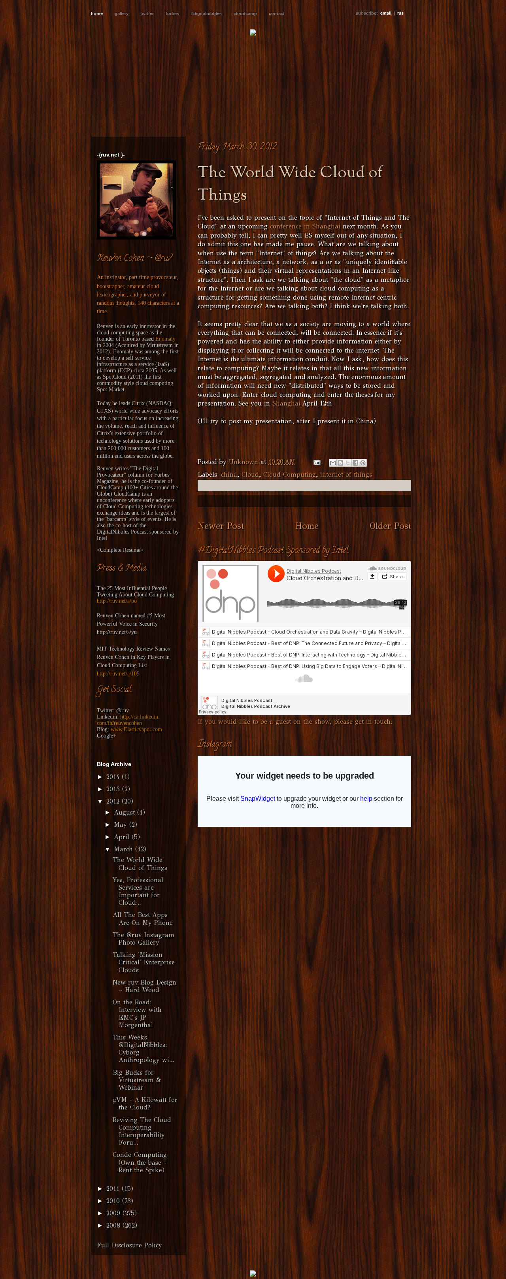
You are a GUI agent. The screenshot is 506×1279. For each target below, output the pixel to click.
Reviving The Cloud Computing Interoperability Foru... (142, 1131)
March (124, 849)
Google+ (106, 736)
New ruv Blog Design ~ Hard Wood (144, 986)
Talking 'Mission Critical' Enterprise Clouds (144, 962)
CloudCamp (110, 487)
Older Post (390, 526)
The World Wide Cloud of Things (140, 863)
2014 (114, 777)
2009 (114, 1213)
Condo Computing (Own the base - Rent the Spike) (140, 1162)
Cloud (250, 474)
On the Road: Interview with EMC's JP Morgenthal (137, 1013)
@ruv (122, 710)
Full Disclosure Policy (129, 1245)
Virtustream (160, 345)
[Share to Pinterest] (363, 463)
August (125, 812)
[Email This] (333, 463)
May (121, 824)
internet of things (346, 474)
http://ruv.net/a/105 (118, 674)
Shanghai (286, 403)
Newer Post (221, 526)
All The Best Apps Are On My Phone (143, 918)
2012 (114, 801)
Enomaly (165, 339)
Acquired (127, 345)
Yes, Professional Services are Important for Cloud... (138, 891)
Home (307, 526)
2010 (114, 1201)
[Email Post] (316, 462)
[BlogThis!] (340, 463)
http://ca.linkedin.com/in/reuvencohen (128, 720)
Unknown (245, 462)
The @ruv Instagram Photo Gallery (143, 938)
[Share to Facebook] (355, 463)
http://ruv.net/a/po (117, 601)
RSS (400, 13)
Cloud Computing (289, 474)
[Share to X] (348, 463)
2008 (114, 1225)
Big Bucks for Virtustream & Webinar (137, 1080)
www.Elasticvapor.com (136, 729)
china (229, 474)
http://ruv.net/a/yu (117, 632)
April (123, 837)
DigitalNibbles (113, 532)
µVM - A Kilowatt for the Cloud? (145, 1103)
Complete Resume (120, 550)
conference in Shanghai (305, 226)
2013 (114, 789)
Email (385, 13)
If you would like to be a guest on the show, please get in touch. (295, 721)
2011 (114, 1188)
